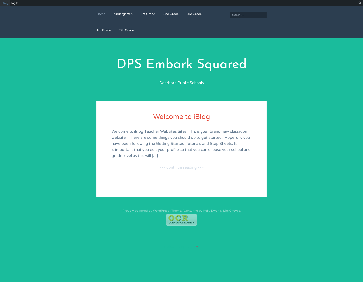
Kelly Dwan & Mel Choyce (221, 211)
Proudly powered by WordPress (146, 211)
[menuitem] (5, 3)
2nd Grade (171, 14)
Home (100, 14)
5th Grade (126, 30)
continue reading (190, 168)
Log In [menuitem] (14, 3)
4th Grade (103, 30)
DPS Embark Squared (181, 64)
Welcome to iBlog (181, 117)
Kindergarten (123, 14)
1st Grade (148, 14)
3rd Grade (194, 14)
